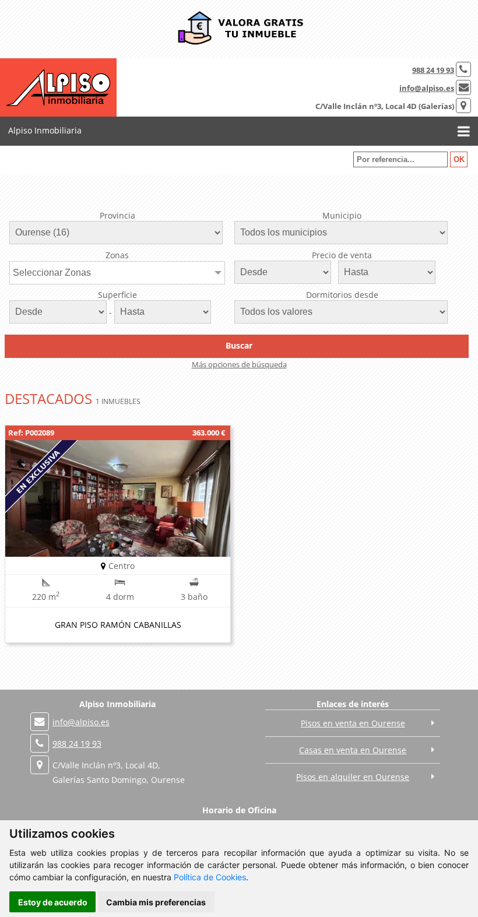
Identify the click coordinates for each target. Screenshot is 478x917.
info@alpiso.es (426, 88)
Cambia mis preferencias (156, 902)
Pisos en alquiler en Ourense (352, 776)
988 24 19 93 (433, 70)
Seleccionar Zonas (52, 272)
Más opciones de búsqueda (239, 364)
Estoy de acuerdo (52, 902)
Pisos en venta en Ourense (353, 723)
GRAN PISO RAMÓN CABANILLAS (118, 624)
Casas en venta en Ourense (352, 750)
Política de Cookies (210, 877)
